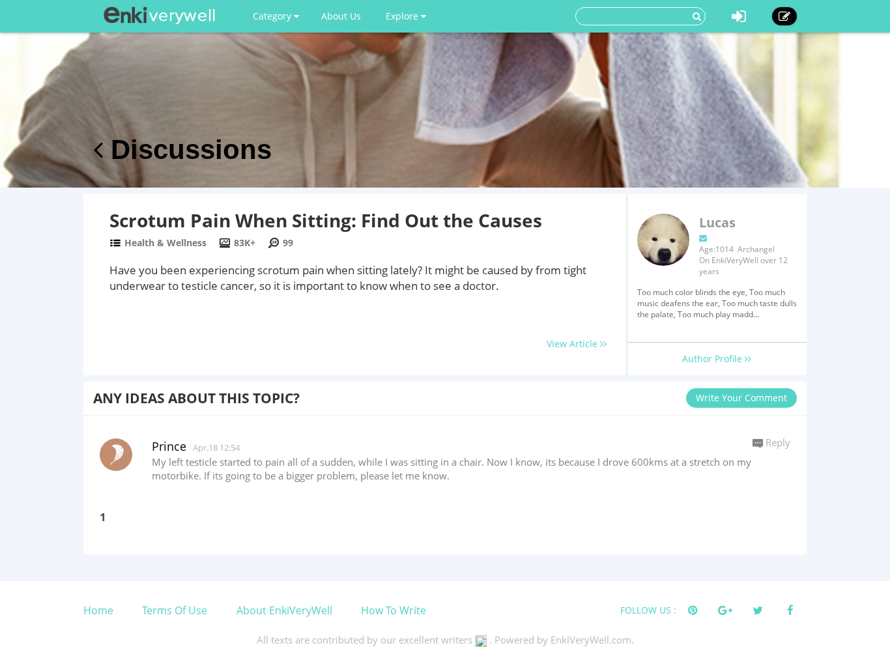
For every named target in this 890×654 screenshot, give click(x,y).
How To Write (393, 610)
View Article (573, 343)
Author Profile (713, 358)
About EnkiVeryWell (284, 610)
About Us (341, 16)
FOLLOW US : (648, 610)
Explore (403, 16)
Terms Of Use (174, 610)
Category (273, 16)
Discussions (187, 149)
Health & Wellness (165, 242)
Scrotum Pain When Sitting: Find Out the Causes (325, 220)
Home (98, 610)
